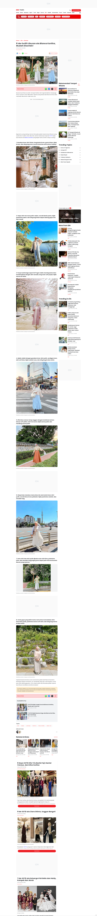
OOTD (51, 136)
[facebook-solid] (49, 89)
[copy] (55, 89)
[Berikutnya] (58, 809)
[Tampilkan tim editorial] (57, 732)
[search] (70, 10)
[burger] (80, 12)
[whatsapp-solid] (46, 89)
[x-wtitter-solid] (52, 89)
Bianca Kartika (29, 137)
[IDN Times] (20, 10)
